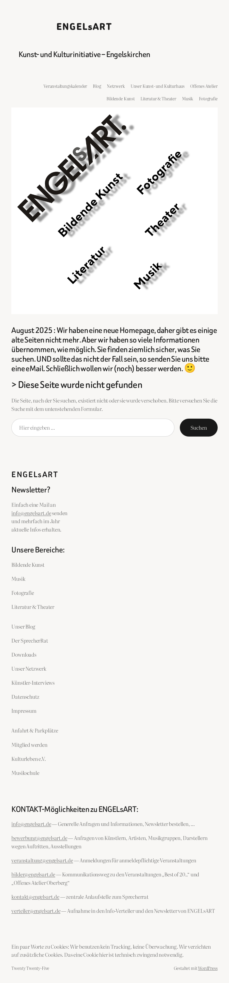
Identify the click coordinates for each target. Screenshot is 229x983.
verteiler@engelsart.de (35, 910)
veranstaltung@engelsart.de (42, 860)
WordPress (207, 968)
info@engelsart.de (31, 513)
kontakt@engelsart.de (35, 896)
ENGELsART (84, 27)
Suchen (199, 427)
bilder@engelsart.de (33, 874)
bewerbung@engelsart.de (39, 837)
